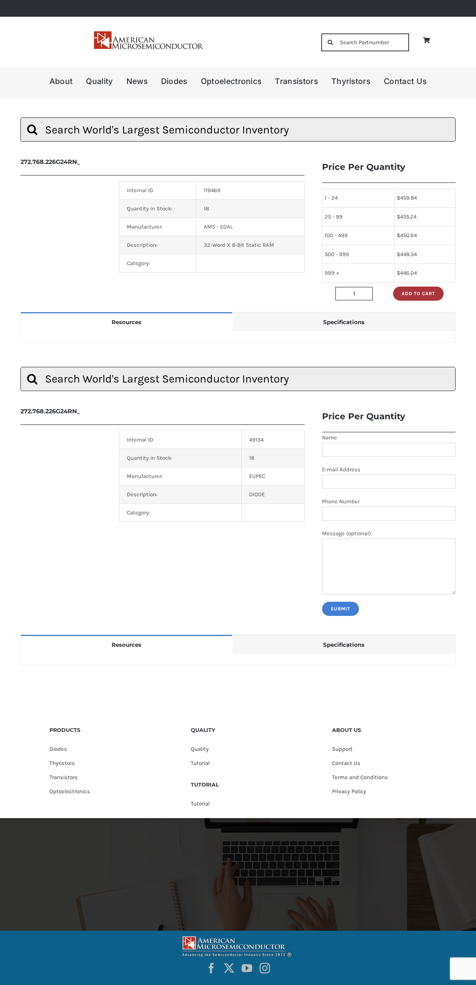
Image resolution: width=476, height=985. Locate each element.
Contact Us (346, 763)
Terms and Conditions (360, 777)
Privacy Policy (349, 791)
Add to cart (418, 293)
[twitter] (229, 968)
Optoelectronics (69, 791)
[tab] (126, 321)
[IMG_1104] (147, 33)
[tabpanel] (238, 337)
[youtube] (247, 968)
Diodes (58, 749)
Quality (200, 749)
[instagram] (265, 968)
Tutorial (200, 763)
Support (342, 749)
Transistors (63, 777)
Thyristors (62, 763)
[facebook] (211, 968)
